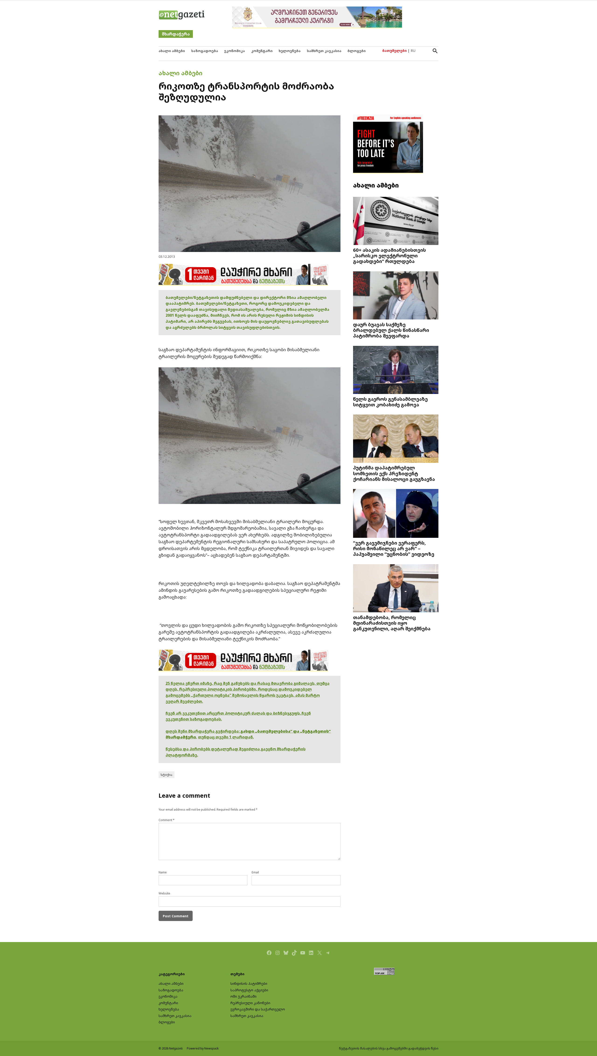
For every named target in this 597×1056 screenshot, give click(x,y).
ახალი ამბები (172, 51)
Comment (166, 820)
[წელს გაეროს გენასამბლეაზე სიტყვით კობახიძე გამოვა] (395, 370)
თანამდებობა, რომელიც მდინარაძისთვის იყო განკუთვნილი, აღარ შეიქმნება (391, 623)
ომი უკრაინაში (243, 996)
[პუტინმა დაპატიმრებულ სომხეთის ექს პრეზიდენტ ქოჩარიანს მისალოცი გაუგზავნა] (395, 439)
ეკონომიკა (234, 51)
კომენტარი (262, 51)
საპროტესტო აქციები (249, 990)
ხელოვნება (290, 51)
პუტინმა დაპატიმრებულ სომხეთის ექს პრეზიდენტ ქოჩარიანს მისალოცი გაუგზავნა (394, 473)
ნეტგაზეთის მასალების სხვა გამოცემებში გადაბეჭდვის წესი (388, 1048)
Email (255, 872)
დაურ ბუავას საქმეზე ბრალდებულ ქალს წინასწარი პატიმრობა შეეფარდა (391, 330)
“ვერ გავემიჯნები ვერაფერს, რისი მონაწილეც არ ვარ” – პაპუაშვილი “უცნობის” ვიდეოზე (393, 548)
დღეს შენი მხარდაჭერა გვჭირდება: (203, 731)
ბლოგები (356, 51)
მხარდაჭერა (176, 34)
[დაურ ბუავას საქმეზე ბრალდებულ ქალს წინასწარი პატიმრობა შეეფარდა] (395, 296)
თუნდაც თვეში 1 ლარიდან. (226, 737)
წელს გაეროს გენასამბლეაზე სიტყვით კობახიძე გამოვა (390, 402)
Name (163, 872)
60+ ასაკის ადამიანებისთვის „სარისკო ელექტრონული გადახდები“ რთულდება (389, 255)
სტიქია (166, 775)
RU (413, 50)
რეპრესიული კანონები (250, 1003)
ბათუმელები (394, 50)
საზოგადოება (204, 51)
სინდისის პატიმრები (248, 983)
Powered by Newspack (203, 1048)
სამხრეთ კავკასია (324, 51)
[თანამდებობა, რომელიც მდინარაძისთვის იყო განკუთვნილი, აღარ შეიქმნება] (395, 589)
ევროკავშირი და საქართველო (257, 1009)
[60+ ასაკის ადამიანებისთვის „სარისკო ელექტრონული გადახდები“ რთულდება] (395, 221)
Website (164, 893)
